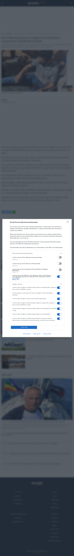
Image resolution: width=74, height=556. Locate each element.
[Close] (68, 222)
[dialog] (37, 278)
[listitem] (37, 253)
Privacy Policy (47, 333)
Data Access (37, 333)
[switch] (59, 257)
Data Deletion (27, 333)
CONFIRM (24, 327)
